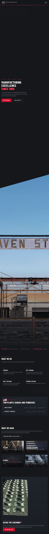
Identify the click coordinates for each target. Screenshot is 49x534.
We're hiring (6, 100)
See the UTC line (9, 529)
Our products (17, 100)
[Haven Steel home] (10, 2)
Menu (46, 2)
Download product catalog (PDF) (11, 436)
